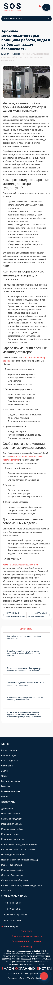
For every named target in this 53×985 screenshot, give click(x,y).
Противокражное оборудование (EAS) (19, 860)
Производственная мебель (14, 855)
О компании (7, 766)
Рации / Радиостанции (11, 865)
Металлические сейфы (12, 870)
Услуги (4, 771)
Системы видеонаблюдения (14, 880)
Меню (46, 9)
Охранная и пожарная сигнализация (18, 849)
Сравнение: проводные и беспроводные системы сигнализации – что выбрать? (24, 669)
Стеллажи (6, 890)
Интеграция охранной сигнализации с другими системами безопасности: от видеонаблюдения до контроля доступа (24, 714)
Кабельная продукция (11, 819)
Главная (5, 54)
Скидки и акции (8, 755)
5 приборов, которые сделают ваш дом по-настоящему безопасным (25, 699)
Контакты (5, 796)
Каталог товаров (9, 750)
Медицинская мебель (11, 824)
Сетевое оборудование (12, 875)
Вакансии (5, 786)
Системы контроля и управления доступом (21, 885)
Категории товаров (13, 18)
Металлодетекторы (10, 834)
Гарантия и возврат (10, 791)
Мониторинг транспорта (12, 839)
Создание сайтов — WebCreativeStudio (26, 978)
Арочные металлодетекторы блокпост (21, 565)
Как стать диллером (10, 781)
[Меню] (46, 6)
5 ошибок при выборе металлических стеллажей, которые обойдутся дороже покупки (23, 653)
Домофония (7, 808)
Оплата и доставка (10, 761)
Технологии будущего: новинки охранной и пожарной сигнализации (25, 684)
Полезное (15, 54)
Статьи (4, 776)
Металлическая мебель (12, 829)
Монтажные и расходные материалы (19, 844)
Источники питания (10, 814)
